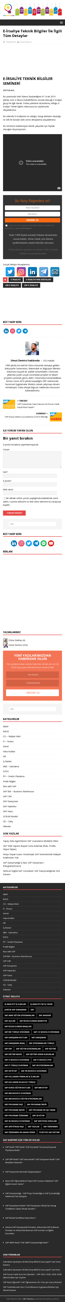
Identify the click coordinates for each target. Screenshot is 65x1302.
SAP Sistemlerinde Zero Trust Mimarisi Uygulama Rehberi (29, 1287)
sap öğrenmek (50, 1126)
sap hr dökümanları (42, 1065)
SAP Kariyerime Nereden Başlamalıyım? (23, 1171)
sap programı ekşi (14, 1104)
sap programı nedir (15, 1110)
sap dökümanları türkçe (41, 1043)
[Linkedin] (14, 543)
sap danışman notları (16, 1037)
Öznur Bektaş (15, 640)
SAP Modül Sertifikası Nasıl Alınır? (20, 1218)
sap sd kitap (38, 1115)
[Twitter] (10, 272)
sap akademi (45, 1015)
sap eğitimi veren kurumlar (40, 1054)
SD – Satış (8, 821)
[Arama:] (32, 524)
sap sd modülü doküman (17, 1121)
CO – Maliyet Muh (12, 736)
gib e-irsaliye (12, 285)
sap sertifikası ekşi (14, 1126)
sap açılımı (10, 1021)
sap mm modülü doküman (18, 1093)
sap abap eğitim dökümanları (20, 1015)
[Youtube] (51, 543)
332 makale (48, 360)
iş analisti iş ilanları (15, 1004)
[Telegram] (44, 272)
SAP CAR (7, 796)
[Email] (55, 272)
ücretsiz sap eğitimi (49, 1132)
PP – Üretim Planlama (13, 776)
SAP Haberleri (9, 806)
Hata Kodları (9, 751)
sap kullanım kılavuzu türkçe (20, 1082)
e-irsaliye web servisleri (38, 279)
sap (32, 1009)
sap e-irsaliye (31, 285)
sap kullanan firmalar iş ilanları (22, 1076)
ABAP (6, 726)
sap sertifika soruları (45, 1121)
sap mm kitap (41, 1087)
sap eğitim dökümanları (28, 1048)
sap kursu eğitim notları (17, 1087)
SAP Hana (8, 811)
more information (23, 228)
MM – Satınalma (11, 766)
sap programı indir (37, 1104)
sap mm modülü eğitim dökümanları (23, 1099)
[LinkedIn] (32, 272)
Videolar (7, 826)
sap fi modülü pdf (42, 1060)
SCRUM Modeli (10, 816)
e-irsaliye (16, 279)
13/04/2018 (10, 42)
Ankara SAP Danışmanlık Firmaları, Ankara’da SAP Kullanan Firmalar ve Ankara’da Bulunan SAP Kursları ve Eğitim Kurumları (32, 1230)
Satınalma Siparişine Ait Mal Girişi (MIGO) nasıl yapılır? (27, 1261)
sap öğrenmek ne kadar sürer (20, 1132)
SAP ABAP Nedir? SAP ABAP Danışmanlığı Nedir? (26, 1242)
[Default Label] (6, 330)
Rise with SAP (9, 786)
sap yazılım (33, 1126)
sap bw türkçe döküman (17, 1032)
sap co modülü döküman (46, 1032)
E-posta (7, 480)
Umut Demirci (26, 42)
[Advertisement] (32, 60)
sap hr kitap (11, 1071)
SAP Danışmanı (10, 801)
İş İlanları (7, 761)
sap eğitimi (50, 1048)
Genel (6, 746)
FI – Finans (8, 741)
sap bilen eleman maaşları (18, 1026)
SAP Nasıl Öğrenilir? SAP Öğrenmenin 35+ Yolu (24, 1282)
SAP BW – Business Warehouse (18, 791)
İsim (5, 472)
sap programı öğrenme (16, 1115)
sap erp (8, 1048)
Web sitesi (8, 489)
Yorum (6, 449)
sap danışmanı (38, 1037)
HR (4, 756)
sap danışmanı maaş (15, 1043)
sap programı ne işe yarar (42, 1110)
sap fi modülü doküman (17, 1060)
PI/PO (6, 771)
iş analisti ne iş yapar (41, 1004)
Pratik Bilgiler (9, 781)
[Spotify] (44, 543)
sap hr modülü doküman (34, 1071)
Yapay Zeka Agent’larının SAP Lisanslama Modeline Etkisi (30, 841)
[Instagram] (21, 272)
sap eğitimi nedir (13, 1054)
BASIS (6, 731)
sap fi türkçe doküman (16, 1065)
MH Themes (28, 1299)
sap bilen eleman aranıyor (33, 1021)
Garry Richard (55, 1282)
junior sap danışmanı (15, 1009)
